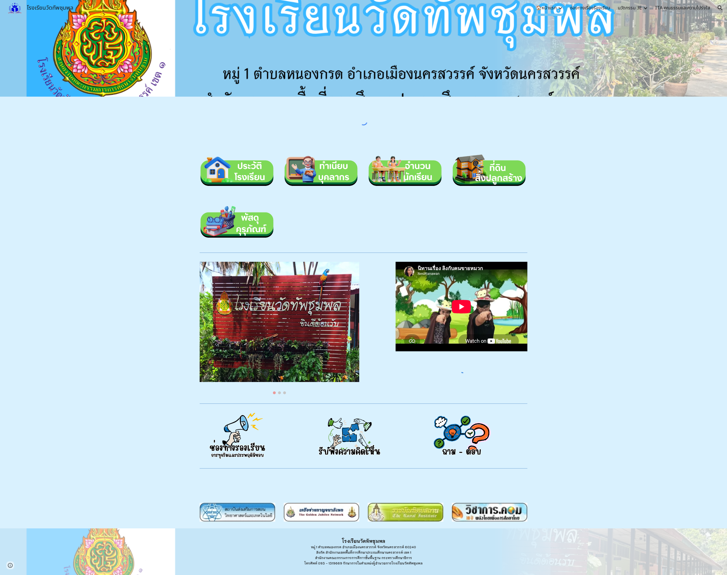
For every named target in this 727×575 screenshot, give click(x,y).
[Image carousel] (279, 328)
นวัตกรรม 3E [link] (630, 8)
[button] (720, 8)
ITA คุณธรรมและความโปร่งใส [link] (682, 8)
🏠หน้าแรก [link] (546, 8)
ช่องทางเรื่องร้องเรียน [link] (590, 8)
